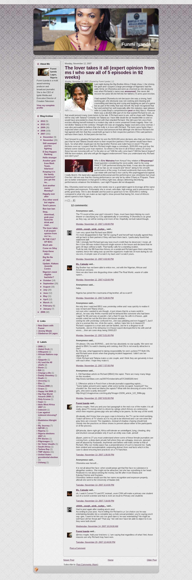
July (45, 290)
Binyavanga (147, 160)
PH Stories (43, 438)
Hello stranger (50, 157)
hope (40, 402)
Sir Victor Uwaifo (46, 444)
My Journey (44, 425)
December (48, 137)
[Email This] (66, 200)
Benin (41, 367)
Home (110, 560)
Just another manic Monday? (49, 188)
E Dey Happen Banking (50, 153)
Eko (40, 383)
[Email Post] (113, 81)
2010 (43, 124)
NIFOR (41, 428)
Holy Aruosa (44, 399)
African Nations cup (48, 354)
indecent (42, 410)
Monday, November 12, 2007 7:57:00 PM (95, 365)
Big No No (48, 257)
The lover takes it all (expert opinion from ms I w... (50, 232)
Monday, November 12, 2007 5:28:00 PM (95, 298)
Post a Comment (77, 548)
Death (41, 378)
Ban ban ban (49, 208)
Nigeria (41, 431)
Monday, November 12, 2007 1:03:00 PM (95, 224)
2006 (43, 312)
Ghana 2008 (44, 386)
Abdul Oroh (44, 349)
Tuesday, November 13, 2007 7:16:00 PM (95, 501)
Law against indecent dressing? (47, 413)
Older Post (152, 560)
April (45, 299)
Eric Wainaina (108, 160)
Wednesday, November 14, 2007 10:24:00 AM (97, 526)
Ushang (42, 462)
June (45, 293)
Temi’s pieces (49, 205)
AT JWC (47, 260)
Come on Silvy (50, 248)
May (45, 296)
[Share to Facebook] (74, 200)
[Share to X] (71, 200)
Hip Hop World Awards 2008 (45, 395)
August (47, 287)
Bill (39, 370)
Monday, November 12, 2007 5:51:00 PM (95, 335)
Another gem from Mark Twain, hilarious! (49, 164)
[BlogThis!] (68, 200)
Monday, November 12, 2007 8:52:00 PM (95, 398)
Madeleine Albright (47, 420)
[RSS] (36, 569)
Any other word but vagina (50, 201)
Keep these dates (48, 252)
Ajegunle (42, 359)
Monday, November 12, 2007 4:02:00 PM (95, 259)
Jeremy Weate (45, 331)
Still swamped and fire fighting (50, 146)
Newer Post (68, 560)
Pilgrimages (44, 441)
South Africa (44, 446)
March (46, 302)
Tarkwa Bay (43, 449)
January (47, 309)
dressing (42, 381)
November (48, 140)
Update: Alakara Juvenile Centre (50, 266)
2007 (43, 134)
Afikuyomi (43, 352)
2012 (43, 121)
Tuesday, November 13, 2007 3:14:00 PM (95, 485)
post (130, 110)
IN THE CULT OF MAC (49, 240)
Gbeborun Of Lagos (48, 333)
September (48, 283)
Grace (41, 388)
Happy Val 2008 (45, 391)
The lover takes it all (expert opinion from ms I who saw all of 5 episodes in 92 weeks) (109, 72)
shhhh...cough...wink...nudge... (91, 229)
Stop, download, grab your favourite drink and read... (48, 218)
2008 (43, 130)
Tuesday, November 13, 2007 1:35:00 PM (95, 454)
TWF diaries (44, 452)
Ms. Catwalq (82, 264)
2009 (43, 127)
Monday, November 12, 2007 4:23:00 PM (95, 279)
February (48, 305)
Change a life (44, 373)
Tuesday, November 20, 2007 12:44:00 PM (95, 542)
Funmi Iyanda (136, 44)
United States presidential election (48, 455)
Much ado (47, 245)
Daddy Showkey (46, 375)
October (47, 280)
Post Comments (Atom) (87, 564)
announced (130, 91)
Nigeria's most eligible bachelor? (50, 274)
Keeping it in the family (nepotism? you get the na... (49, 177)
